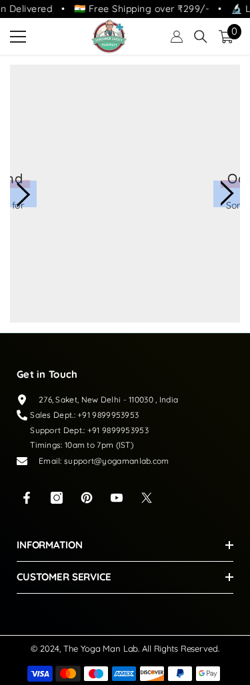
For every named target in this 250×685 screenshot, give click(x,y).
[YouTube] (117, 498)
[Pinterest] (87, 498)
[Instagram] (57, 498)
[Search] (201, 37)
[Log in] (177, 37)
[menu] (18, 37)
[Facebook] (27, 498)
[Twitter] (147, 498)
